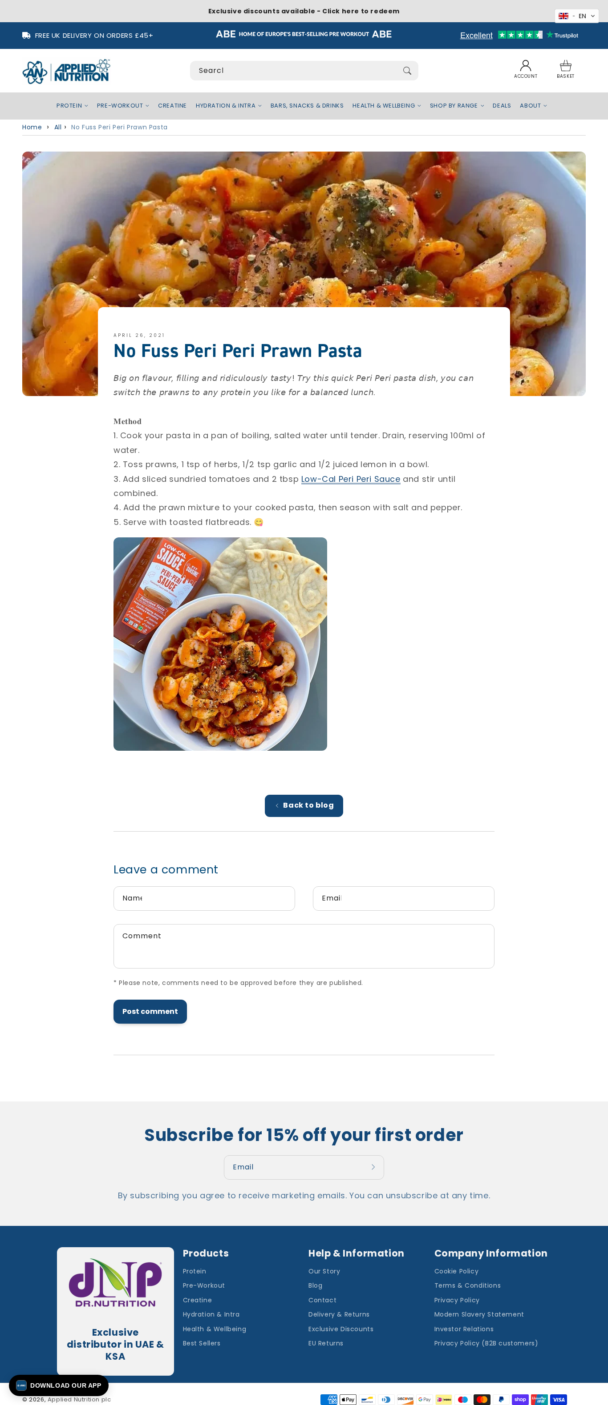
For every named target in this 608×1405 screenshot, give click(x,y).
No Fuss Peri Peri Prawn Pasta (119, 127)
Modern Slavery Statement (479, 1314)
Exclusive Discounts (340, 1329)
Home (32, 127)
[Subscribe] (374, 1167)
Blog (315, 1285)
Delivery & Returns (339, 1314)
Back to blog (308, 805)
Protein (195, 1271)
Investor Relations (464, 1329)
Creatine (197, 1300)
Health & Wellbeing (215, 1329)
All (58, 127)
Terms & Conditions (467, 1285)
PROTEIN (69, 106)
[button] (566, 71)
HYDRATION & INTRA (225, 106)
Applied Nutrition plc (79, 1399)
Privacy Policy (457, 1300)
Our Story (324, 1271)
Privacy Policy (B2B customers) (486, 1343)
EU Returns (326, 1343)
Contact (322, 1300)
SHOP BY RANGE (454, 106)
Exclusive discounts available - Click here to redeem (304, 11)
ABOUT (530, 106)
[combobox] (304, 70)
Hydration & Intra (211, 1314)
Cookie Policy (456, 1271)
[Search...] (407, 70)
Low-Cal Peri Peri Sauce (351, 478)
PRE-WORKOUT (120, 106)
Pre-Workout (204, 1285)
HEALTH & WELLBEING (384, 106)
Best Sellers (202, 1343)
